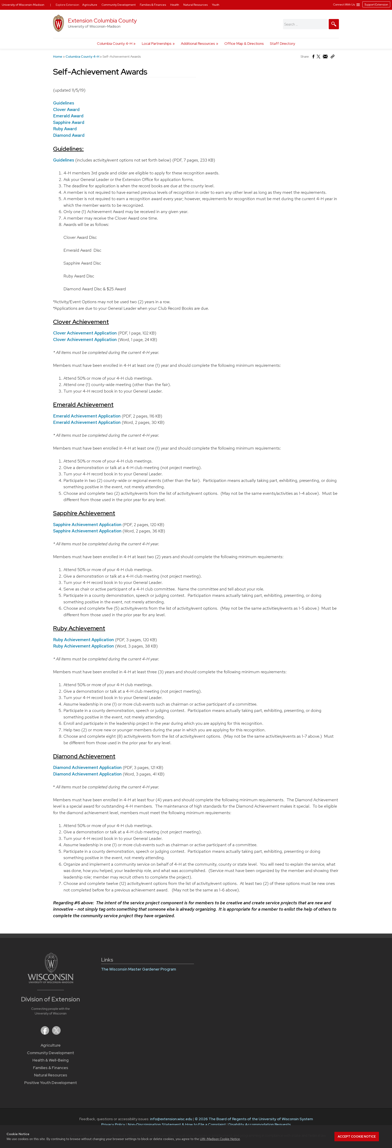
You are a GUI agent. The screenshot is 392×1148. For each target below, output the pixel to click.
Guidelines (63, 103)
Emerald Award (68, 116)
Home (57, 56)
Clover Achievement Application (85, 333)
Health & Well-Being (50, 1060)
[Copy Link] (332, 57)
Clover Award (66, 109)
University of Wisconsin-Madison (23, 5)
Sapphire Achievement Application (87, 524)
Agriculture (51, 1045)
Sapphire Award (68, 122)
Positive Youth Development (50, 1082)
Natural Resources (50, 1075)
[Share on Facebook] (313, 57)
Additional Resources (198, 43)
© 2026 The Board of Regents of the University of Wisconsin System (254, 1119)
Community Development (50, 1052)
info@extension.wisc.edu (171, 1119)
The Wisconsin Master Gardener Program (138, 969)
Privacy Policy (113, 1124)
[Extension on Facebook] (45, 1033)
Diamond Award (69, 135)
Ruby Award (65, 128)
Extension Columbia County (102, 20)
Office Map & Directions (244, 43)
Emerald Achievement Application (87, 416)
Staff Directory (282, 43)
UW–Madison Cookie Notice (220, 1139)
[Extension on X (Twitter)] (56, 1033)
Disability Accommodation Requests (259, 1124)
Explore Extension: (68, 5)
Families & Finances (50, 1067)
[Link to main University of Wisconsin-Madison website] (51, 981)
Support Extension (376, 4)
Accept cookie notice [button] (357, 1137)
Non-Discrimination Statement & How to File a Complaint (177, 1124)
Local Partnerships (157, 43)
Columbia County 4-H (114, 43)
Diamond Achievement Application (87, 767)
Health (175, 5)
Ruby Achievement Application (83, 639)
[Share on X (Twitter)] (319, 58)
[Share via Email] (325, 57)
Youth (215, 5)
